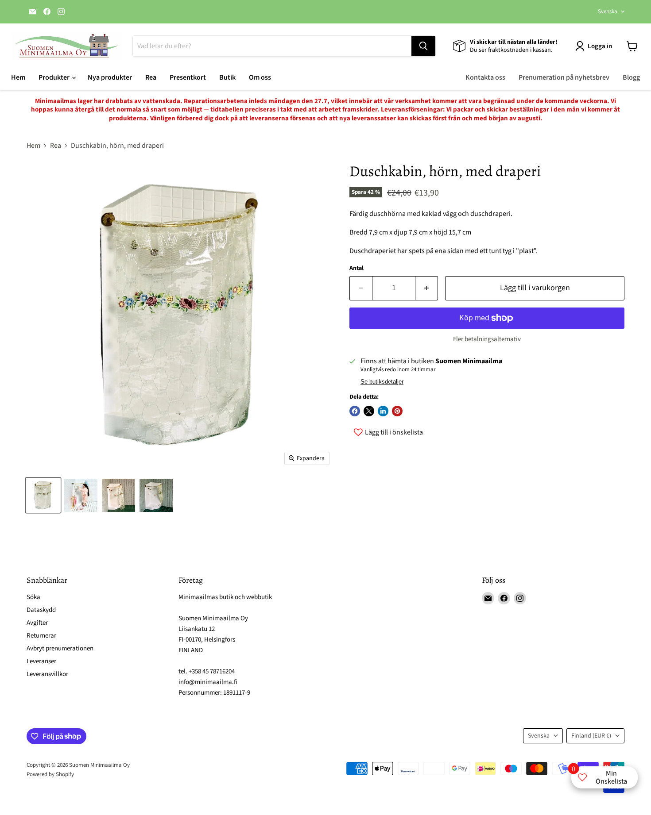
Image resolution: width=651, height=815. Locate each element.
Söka (33, 597)
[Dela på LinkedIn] (383, 411)
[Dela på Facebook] (354, 411)
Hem (18, 77)
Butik (227, 77)
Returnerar (41, 635)
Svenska (607, 11)
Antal (356, 268)
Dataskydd (41, 610)
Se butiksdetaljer (381, 382)
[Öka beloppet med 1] (426, 288)
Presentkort (188, 77)
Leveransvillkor (47, 674)
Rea (150, 77)
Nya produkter (110, 77)
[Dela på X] (369, 411)
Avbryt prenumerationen (60, 648)
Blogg (631, 77)
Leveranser (41, 661)
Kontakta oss (485, 77)
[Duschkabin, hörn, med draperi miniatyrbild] (43, 495)
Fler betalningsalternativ (487, 339)
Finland (591, 735)
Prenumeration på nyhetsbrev (564, 77)
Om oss (260, 77)
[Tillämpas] (423, 46)
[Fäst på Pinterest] (397, 411)
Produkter (55, 77)
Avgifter (37, 622)
